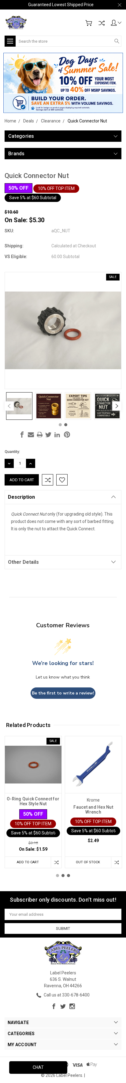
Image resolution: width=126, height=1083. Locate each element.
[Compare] (101, 23)
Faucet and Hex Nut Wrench (93, 809)
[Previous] (9, 406)
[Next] (116, 406)
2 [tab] (65, 424)
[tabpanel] (19, 406)
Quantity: (12, 451)
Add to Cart (28, 862)
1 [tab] (60, 424)
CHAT (38, 1067)
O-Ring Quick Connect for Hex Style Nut (33, 801)
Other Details (23, 562)
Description (21, 497)
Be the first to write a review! (63, 693)
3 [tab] (68, 875)
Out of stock (88, 862)
